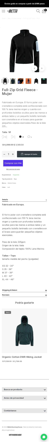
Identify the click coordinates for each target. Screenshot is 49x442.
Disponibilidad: (6, 175)
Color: (4, 187)
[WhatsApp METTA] (44, 437)
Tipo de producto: (7, 179)
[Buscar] (38, 11)
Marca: (4, 183)
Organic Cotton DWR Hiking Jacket (22, 357)
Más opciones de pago (13, 169)
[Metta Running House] (12, 11)
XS (6, 137)
